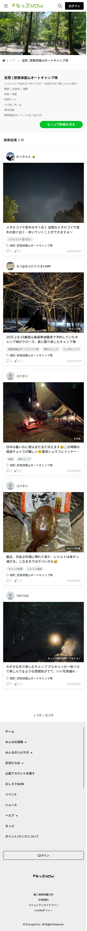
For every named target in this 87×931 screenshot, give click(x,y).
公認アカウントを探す (20, 773)
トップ (10, 60)
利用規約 (43, 899)
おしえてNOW (14, 784)
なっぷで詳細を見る (61, 124)
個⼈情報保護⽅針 (43, 894)
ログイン (74, 6)
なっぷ (9, 826)
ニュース (11, 805)
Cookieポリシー (43, 910)
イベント (11, 794)
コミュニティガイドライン (44, 905)
